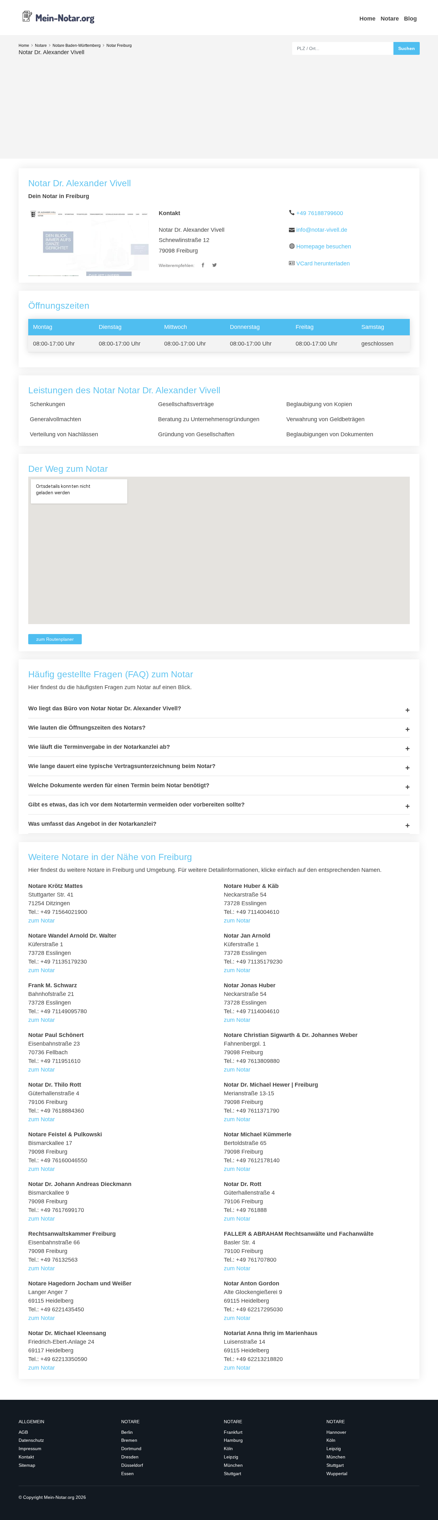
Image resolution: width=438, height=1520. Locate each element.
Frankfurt (233, 1432)
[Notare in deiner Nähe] (59, 17)
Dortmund (131, 1448)
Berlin (127, 1432)
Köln (228, 1448)
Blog (410, 18)
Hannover (336, 1432)
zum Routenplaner (55, 639)
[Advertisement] (219, 104)
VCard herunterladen (323, 263)
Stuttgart (232, 1473)
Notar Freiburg (119, 45)
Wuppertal (336, 1473)
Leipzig (231, 1456)
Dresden (130, 1456)
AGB (23, 1432)
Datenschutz (31, 1440)
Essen (127, 1473)
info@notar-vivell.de (321, 230)
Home (367, 18)
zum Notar (41, 920)
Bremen (129, 1440)
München (233, 1465)
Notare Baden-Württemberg (77, 45)
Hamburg (233, 1440)
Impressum (30, 1448)
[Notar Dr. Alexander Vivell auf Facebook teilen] (203, 265)
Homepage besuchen (323, 246)
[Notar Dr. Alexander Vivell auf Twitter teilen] (215, 265)
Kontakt (26, 1456)
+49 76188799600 (319, 213)
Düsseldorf (132, 1465)
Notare (390, 18)
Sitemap (27, 1465)
